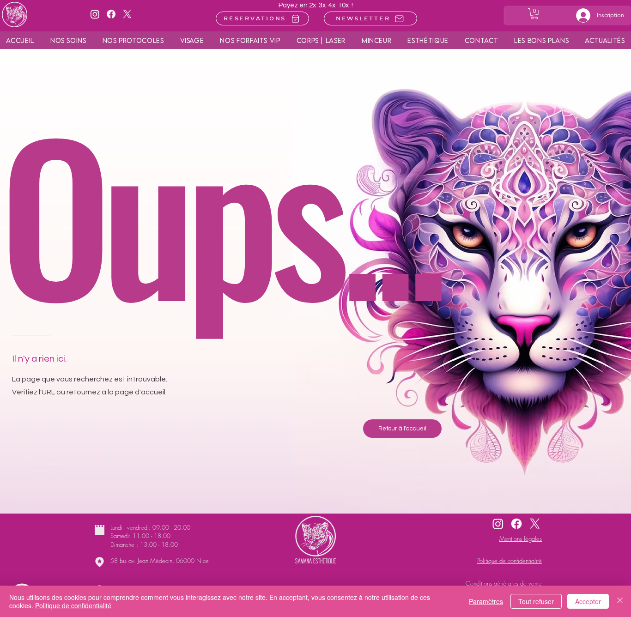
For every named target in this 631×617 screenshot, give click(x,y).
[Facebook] (111, 14)
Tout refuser (536, 601)
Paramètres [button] (486, 601)
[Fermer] (619, 601)
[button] (541, 40)
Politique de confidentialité (73, 605)
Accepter (588, 601)
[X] (127, 14)
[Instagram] (95, 14)
